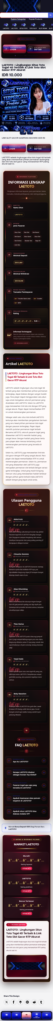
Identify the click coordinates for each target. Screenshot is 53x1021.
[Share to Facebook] (14, 1002)
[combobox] (24, 15)
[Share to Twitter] (7, 1002)
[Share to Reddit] (34, 1002)
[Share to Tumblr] (41, 1002)
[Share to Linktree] (20, 1002)
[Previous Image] (2, 105)
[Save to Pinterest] (27, 1002)
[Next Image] (51, 105)
